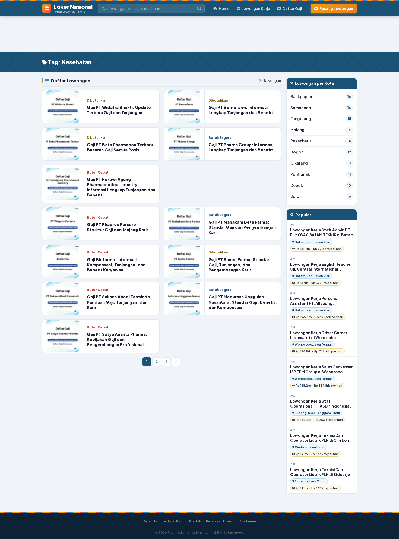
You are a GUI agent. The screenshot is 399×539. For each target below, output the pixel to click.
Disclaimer (247, 521)
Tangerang (320, 118)
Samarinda (320, 107)
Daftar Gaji (292, 8)
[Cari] (199, 8)
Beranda (150, 521)
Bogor (320, 152)
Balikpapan (320, 96)
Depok (320, 185)
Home (224, 8)
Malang (320, 129)
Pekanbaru (320, 141)
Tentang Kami (173, 521)
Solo (320, 196)
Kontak (195, 521)
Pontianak (320, 174)
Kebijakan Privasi (220, 521)
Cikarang (320, 163)
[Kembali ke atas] (388, 528)
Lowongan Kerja (256, 8)
